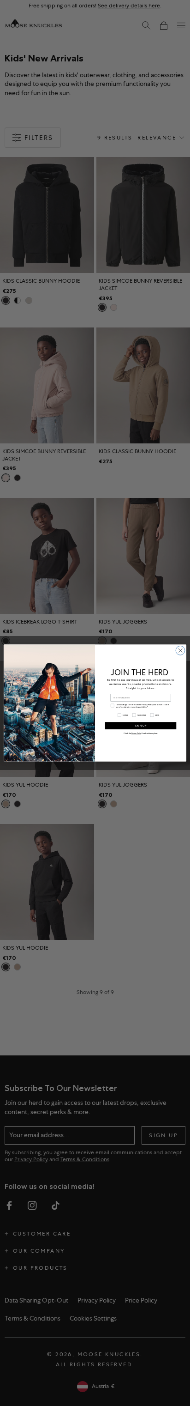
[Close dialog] (180, 650)
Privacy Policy (136, 733)
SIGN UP (140, 725)
